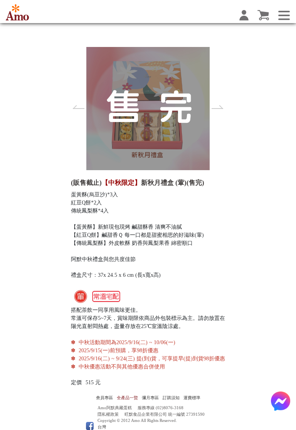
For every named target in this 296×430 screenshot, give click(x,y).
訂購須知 (171, 397)
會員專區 (104, 397)
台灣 (102, 427)
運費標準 (191, 397)
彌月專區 (150, 397)
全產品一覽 (127, 397)
